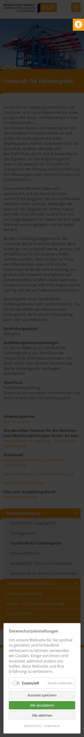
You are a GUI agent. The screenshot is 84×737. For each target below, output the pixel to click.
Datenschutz (33, 726)
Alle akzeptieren (42, 705)
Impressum (52, 726)
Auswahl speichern (42, 695)
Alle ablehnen (42, 715)
